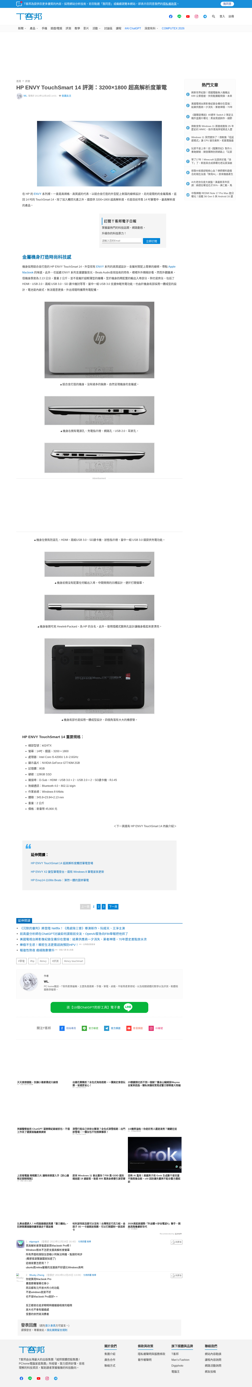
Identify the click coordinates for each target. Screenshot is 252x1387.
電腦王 (175, 1371)
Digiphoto (177, 1365)
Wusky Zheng (36, 1275)
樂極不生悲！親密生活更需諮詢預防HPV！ (49, 945)
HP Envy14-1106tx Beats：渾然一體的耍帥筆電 (60, 880)
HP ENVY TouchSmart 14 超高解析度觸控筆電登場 (62, 863)
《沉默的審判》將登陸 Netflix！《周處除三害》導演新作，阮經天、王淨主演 (72, 928)
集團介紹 (109, 1354)
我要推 (177, 1242)
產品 (32, 28)
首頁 (18, 81)
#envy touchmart (73, 961)
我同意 (227, 3)
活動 (95, 28)
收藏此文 (66, 96)
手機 (44, 28)
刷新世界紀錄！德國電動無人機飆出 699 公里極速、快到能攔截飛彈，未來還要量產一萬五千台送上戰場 (211, 96)
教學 (77, 28)
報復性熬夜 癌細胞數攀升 (37, 950)
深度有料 (150, 28)
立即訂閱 (151, 241)
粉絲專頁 (71, 1028)
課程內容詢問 (213, 1359)
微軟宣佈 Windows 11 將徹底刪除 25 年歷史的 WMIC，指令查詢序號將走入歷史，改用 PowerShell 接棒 (212, 129)
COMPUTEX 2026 (173, 28)
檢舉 (89, 1242)
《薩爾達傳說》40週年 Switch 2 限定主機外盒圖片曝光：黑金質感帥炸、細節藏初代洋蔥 (212, 118)
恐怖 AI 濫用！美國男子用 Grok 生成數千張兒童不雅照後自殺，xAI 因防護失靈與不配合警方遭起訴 (154, 1178)
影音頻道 (138, 1028)
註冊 (231, 16)
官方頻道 (116, 1028)
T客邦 (175, 1354)
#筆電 (21, 961)
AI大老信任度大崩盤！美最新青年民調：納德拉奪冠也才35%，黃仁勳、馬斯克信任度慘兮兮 (211, 185)
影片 (86, 28)
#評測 (55, 961)
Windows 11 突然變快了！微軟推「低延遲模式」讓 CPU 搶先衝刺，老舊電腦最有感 (212, 140)
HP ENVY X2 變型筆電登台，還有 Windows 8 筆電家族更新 (67, 871)
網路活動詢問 (213, 1365)
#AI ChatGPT (133, 28)
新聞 (20, 28)
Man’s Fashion (180, 1359)
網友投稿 (210, 1371)
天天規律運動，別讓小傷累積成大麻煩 (37, 1082)
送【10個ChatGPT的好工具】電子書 (93, 1007)
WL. (25, 96)
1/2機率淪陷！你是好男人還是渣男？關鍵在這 (152, 1128)
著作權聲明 (145, 1359)
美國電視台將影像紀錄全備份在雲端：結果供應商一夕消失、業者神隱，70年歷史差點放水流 (83, 939)
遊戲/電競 (56, 28)
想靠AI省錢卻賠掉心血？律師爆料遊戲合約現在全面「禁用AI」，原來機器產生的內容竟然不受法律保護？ (212, 174)
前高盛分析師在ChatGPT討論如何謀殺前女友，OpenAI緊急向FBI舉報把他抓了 (74, 934)
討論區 (108, 28)
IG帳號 (159, 1028)
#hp (32, 961)
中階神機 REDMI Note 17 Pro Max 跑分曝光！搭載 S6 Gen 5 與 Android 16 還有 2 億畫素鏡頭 (212, 196)
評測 (68, 28)
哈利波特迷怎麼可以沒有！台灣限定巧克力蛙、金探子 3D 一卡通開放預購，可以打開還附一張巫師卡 (99, 1226)
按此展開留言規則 (57, 1330)
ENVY (37, 193)
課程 (118, 28)
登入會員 (50, 1325)
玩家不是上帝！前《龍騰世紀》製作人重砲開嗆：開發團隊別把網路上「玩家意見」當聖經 (211, 151)
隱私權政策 (170, 3)
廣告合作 (109, 1359)
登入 (222, 16)
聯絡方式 (109, 1365)
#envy (43, 961)
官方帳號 (93, 1028)
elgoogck (34, 1241)
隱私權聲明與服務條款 (151, 1354)
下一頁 (113, 906)
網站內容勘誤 (213, 1354)
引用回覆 (82, 1242)
